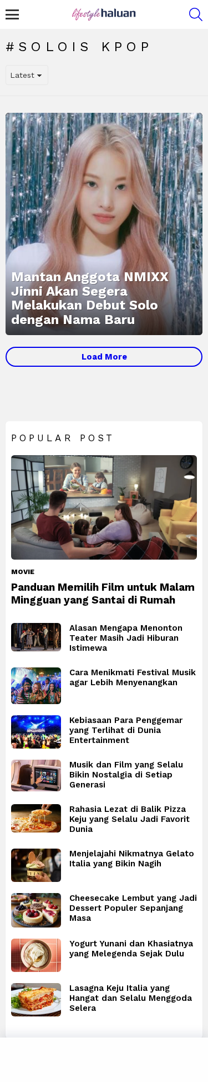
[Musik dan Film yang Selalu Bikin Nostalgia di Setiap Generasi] (36, 775)
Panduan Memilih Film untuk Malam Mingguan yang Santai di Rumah (103, 593)
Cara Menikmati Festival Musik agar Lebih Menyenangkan (132, 677)
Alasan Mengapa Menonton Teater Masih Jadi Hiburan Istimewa (125, 638)
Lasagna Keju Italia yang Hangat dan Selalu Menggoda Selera (130, 998)
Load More (104, 357)
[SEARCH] (195, 14)
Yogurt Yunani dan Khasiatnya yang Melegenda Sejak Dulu (131, 949)
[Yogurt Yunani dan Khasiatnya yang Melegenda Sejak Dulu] (36, 955)
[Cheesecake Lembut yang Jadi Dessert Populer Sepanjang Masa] (36, 910)
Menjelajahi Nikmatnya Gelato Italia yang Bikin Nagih (131, 859)
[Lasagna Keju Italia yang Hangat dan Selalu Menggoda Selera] (36, 999)
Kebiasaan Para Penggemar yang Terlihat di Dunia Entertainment (125, 730)
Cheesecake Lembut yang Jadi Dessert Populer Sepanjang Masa (133, 908)
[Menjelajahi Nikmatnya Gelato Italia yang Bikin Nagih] (36, 865)
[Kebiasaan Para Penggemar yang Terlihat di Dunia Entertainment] (36, 732)
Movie (22, 572)
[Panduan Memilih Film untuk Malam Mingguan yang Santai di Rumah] (104, 507)
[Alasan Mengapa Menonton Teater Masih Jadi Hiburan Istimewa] (36, 637)
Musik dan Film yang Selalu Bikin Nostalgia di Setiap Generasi (126, 775)
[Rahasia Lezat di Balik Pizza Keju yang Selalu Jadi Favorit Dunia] (36, 818)
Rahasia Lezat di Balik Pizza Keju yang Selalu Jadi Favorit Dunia (129, 819)
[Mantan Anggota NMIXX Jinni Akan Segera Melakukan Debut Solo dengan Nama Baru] (104, 224)
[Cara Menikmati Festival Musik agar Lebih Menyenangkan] (36, 685)
